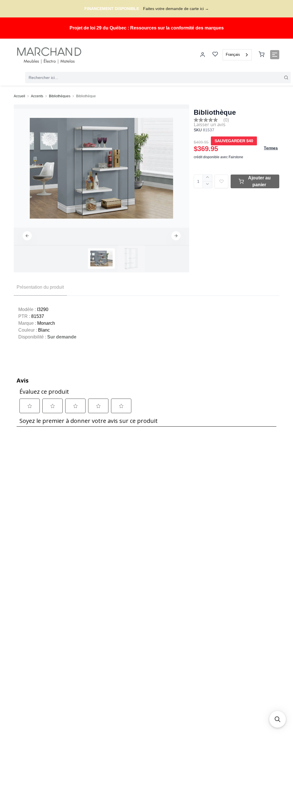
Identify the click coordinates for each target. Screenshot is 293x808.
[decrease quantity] (207, 184)
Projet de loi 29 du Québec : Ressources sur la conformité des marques (147, 27)
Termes (271, 148)
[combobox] (237, 54)
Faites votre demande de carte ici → (176, 8)
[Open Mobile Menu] (274, 54)
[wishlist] (215, 54)
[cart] (261, 54)
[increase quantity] (207, 178)
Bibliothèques (59, 96)
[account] (202, 55)
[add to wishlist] (221, 181)
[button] (27, 235)
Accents (37, 96)
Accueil (19, 96)
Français (233, 54)
